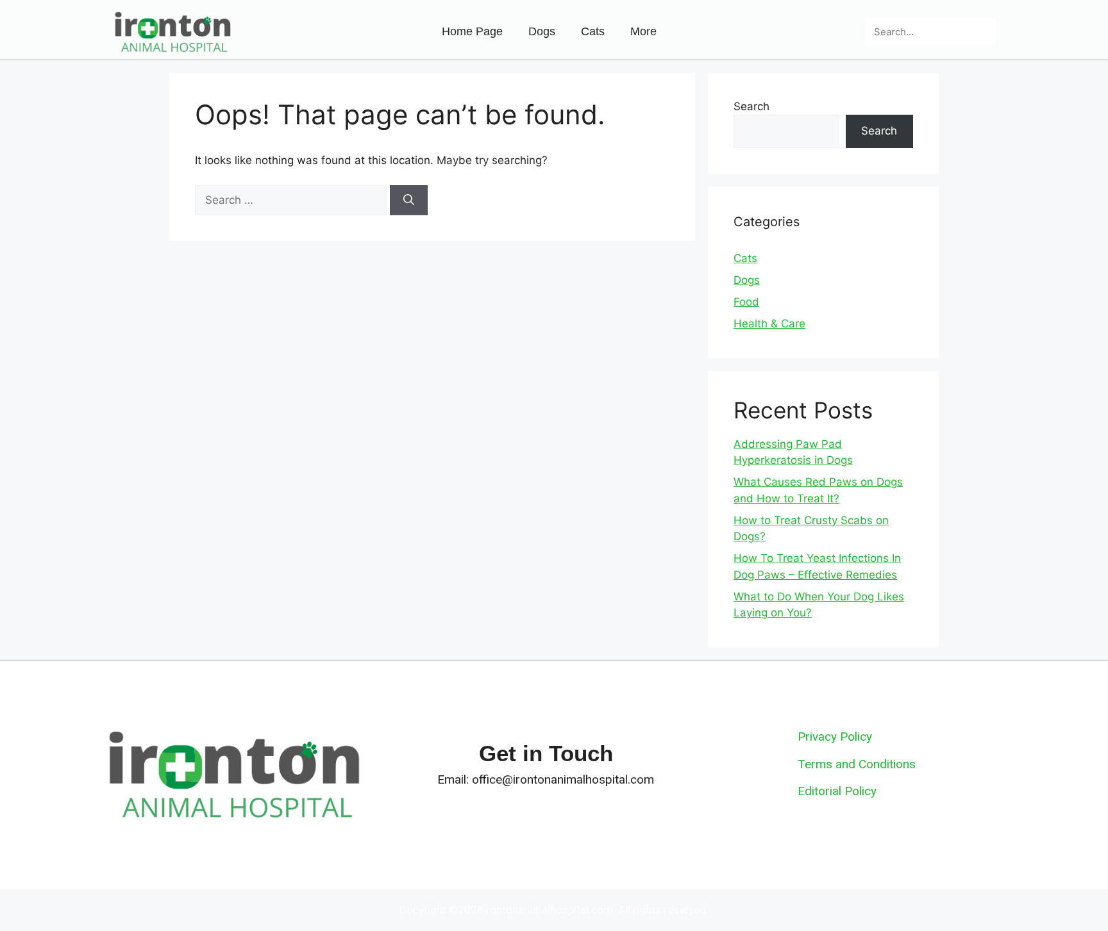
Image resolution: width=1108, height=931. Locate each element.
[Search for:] (292, 200)
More (643, 31)
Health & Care (769, 323)
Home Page (472, 31)
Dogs (541, 31)
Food (746, 301)
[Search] (983, 32)
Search (751, 106)
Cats (593, 31)
